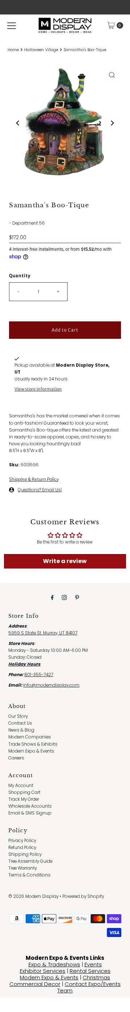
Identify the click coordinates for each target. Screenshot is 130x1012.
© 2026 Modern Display (33, 896)
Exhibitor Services (42, 971)
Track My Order (23, 799)
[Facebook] (52, 597)
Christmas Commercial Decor (59, 981)
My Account (20, 785)
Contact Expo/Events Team (89, 987)
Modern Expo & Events (31, 751)
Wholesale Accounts (30, 806)
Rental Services (90, 971)
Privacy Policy (22, 841)
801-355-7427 (38, 675)
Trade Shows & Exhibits (32, 744)
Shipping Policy (25, 854)
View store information (38, 389)
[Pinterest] (77, 597)
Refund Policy (22, 847)
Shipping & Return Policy (33, 479)
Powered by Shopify (83, 896)
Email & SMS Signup (30, 813)
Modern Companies (29, 737)
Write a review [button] (65, 561)
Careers (16, 758)
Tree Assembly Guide (30, 861)
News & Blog (21, 730)
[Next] (112, 123)
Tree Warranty (22, 868)
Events (93, 964)
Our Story (18, 716)
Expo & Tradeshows (54, 964)
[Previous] (18, 123)
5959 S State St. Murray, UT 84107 (42, 633)
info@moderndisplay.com (51, 685)
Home (13, 50)
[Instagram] (64, 597)
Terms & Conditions (29, 875)
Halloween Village (41, 50)
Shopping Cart (24, 792)
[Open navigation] (11, 25)
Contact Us (20, 723)
